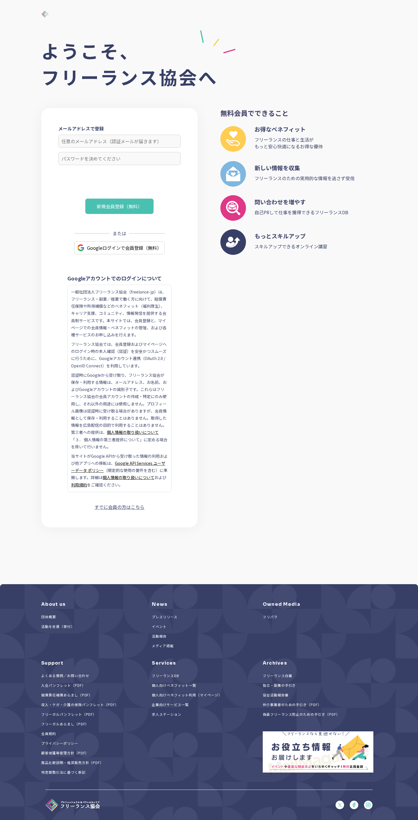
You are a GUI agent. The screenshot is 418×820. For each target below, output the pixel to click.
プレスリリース (164, 616)
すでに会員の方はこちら (119, 506)
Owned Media (281, 604)
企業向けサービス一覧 (170, 704)
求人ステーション (166, 714)
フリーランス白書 (277, 675)
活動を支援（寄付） (58, 626)
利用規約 (79, 485)
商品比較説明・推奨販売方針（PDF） (72, 762)
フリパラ (270, 616)
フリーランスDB (165, 675)
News (159, 604)
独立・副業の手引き (279, 685)
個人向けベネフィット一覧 (174, 685)
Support (52, 663)
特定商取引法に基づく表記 (63, 772)
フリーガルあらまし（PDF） (65, 723)
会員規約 (48, 733)
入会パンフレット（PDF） (63, 685)
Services (164, 663)
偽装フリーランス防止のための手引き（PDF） (301, 714)
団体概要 (48, 616)
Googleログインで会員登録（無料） (124, 247)
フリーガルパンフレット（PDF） (68, 714)
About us (53, 604)
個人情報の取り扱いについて (133, 432)
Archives (275, 663)
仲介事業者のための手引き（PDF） (292, 704)
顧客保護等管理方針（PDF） (65, 752)
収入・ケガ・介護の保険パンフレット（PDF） (80, 704)
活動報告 (159, 636)
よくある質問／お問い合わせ (65, 675)
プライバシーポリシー (59, 743)
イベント (159, 626)
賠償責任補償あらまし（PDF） (66, 694)
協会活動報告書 (276, 694)
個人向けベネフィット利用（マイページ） (187, 694)
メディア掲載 (163, 645)
